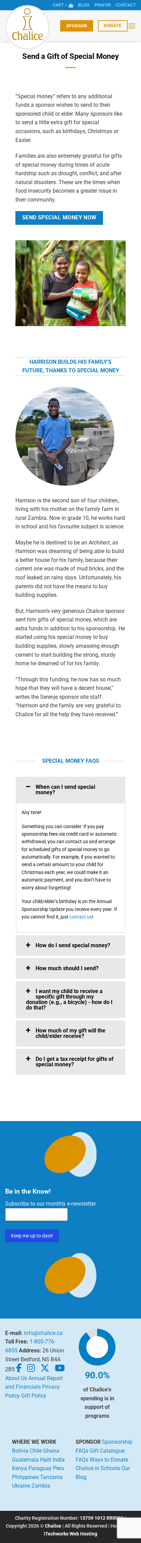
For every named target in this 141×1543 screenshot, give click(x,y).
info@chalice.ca (43, 1333)
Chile (36, 1451)
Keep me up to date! (32, 1235)
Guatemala (25, 1459)
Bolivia (20, 1451)
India (59, 1459)
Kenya (19, 1468)
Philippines (25, 1477)
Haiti (45, 1459)
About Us (16, 1378)
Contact (125, 5)
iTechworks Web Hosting (70, 1534)
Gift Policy (33, 1395)
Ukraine (21, 1485)
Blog (84, 5)
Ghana (51, 1451)
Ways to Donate (109, 1459)
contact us (80, 917)
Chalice (53, 1526)
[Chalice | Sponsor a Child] (30, 27)
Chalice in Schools (98, 1468)
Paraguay (40, 1468)
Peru (58, 1468)
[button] (132, 25)
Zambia (40, 1485)
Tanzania (51, 1477)
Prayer (102, 5)
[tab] (70, 790)
